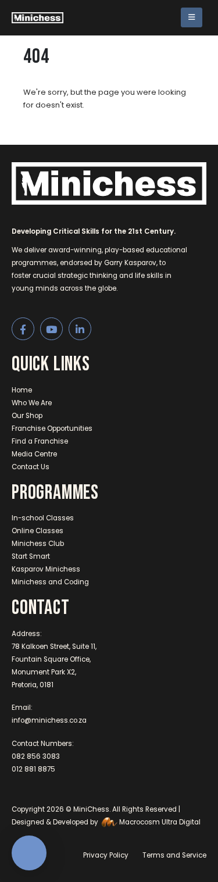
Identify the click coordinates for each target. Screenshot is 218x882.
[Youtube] (51, 328)
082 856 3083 (36, 756)
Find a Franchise (40, 441)
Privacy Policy (105, 855)
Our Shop (27, 415)
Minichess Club (38, 543)
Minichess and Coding (50, 582)
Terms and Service (174, 855)
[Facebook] (23, 328)
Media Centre (34, 454)
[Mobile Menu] (191, 17)
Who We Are (32, 403)
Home (22, 390)
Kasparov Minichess (46, 569)
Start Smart (31, 556)
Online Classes (37, 530)
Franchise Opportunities (52, 428)
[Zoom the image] (109, 168)
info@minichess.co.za (49, 720)
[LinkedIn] (80, 328)
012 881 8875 (33, 769)
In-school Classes (43, 518)
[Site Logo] (37, 17)
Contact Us (30, 467)
